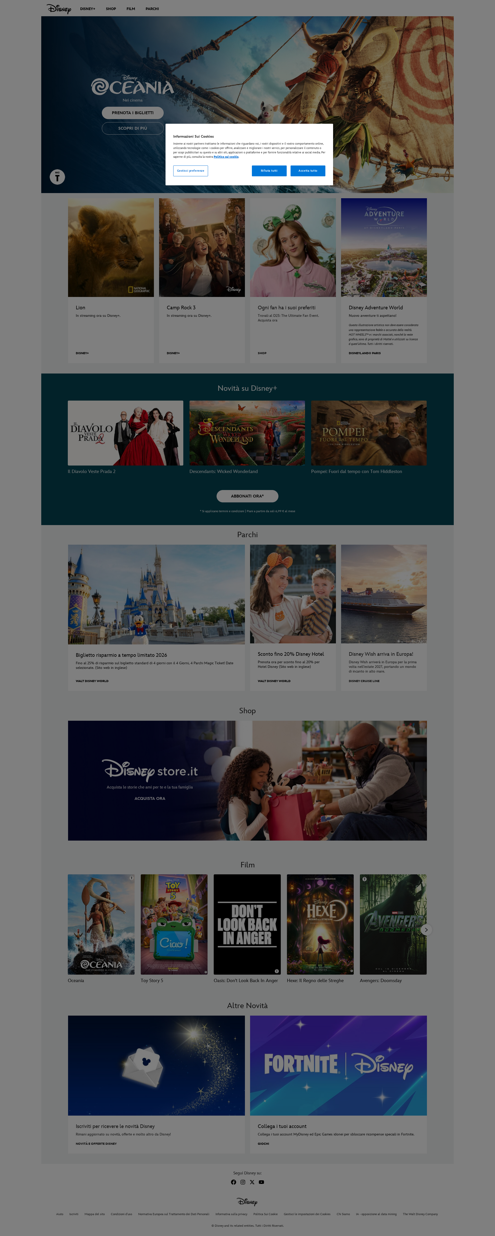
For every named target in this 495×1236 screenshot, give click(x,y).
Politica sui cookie (226, 157)
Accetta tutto (308, 170)
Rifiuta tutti (269, 170)
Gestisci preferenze (190, 170)
